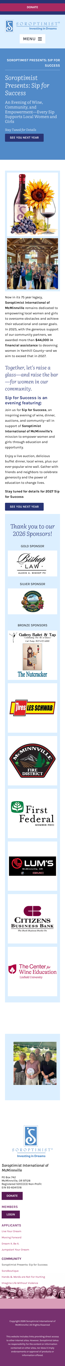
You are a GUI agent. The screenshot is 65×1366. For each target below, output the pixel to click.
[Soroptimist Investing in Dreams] (32, 1127)
